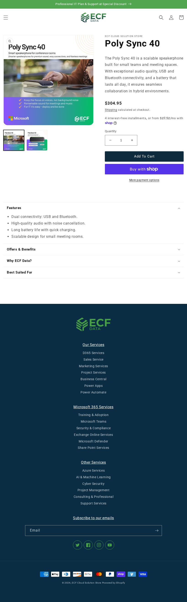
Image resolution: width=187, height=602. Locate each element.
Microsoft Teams (93, 421)
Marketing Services (93, 366)
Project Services (93, 372)
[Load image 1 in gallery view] (13, 140)
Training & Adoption (93, 415)
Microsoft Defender (93, 441)
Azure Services (93, 470)
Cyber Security (93, 484)
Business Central (93, 379)
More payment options (144, 180)
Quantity (110, 131)
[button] (6, 18)
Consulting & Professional (94, 497)
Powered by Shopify (113, 582)
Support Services (93, 503)
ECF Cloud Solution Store (86, 582)
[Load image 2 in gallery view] (36, 140)
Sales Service (93, 359)
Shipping (111, 109)
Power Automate (93, 392)
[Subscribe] (157, 530)
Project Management (94, 490)
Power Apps (93, 386)
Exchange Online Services (93, 435)
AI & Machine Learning (93, 477)
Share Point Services (93, 448)
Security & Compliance (93, 428)
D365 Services (93, 353)
